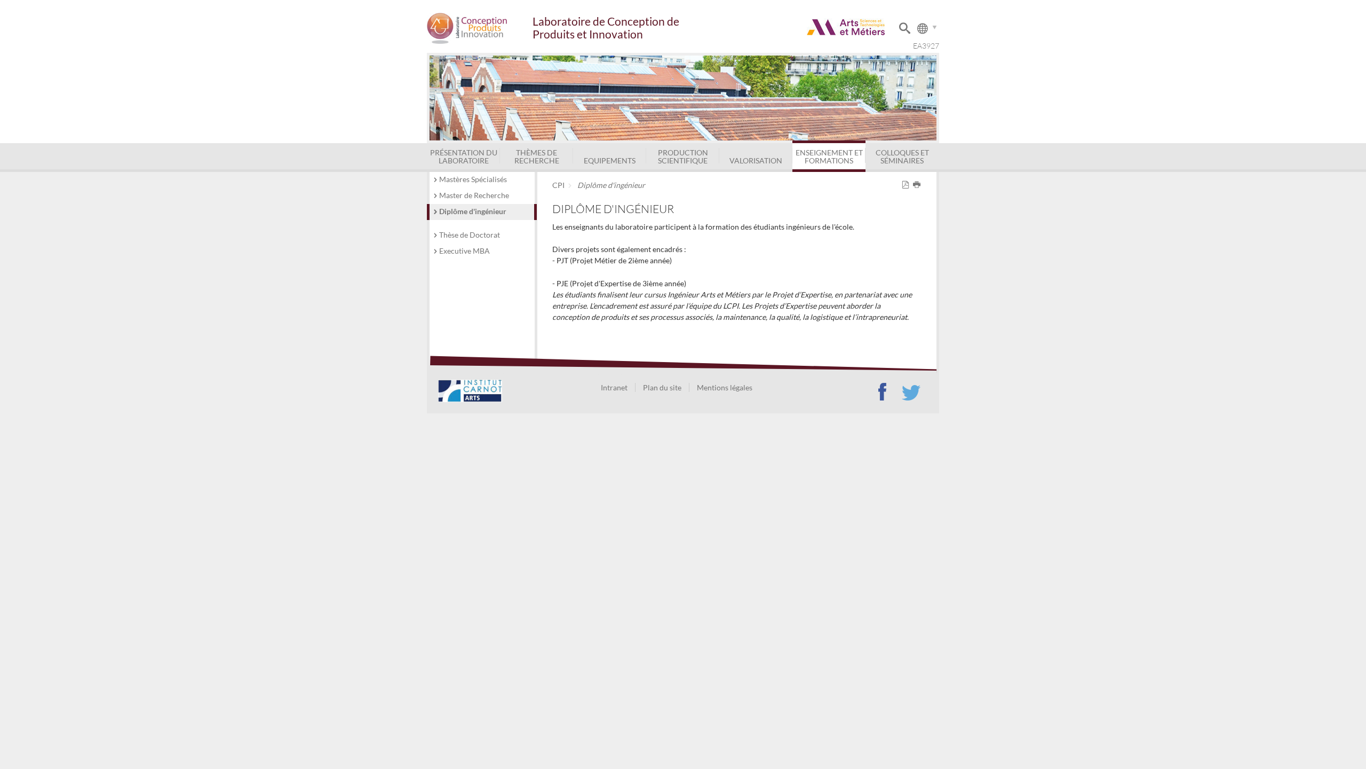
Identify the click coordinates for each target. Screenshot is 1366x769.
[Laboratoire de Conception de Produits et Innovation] (479, 28)
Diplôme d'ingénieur (472, 211)
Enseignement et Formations (829, 156)
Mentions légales (724, 387)
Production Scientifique (683, 156)
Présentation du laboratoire (463, 156)
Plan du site (662, 387)
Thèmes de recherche (536, 156)
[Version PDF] (907, 185)
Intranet (614, 387)
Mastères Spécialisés (473, 179)
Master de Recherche (474, 195)
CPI (558, 185)
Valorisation (755, 160)
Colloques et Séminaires (902, 156)
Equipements (610, 160)
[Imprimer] (918, 185)
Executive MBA (464, 250)
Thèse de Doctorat (469, 234)
